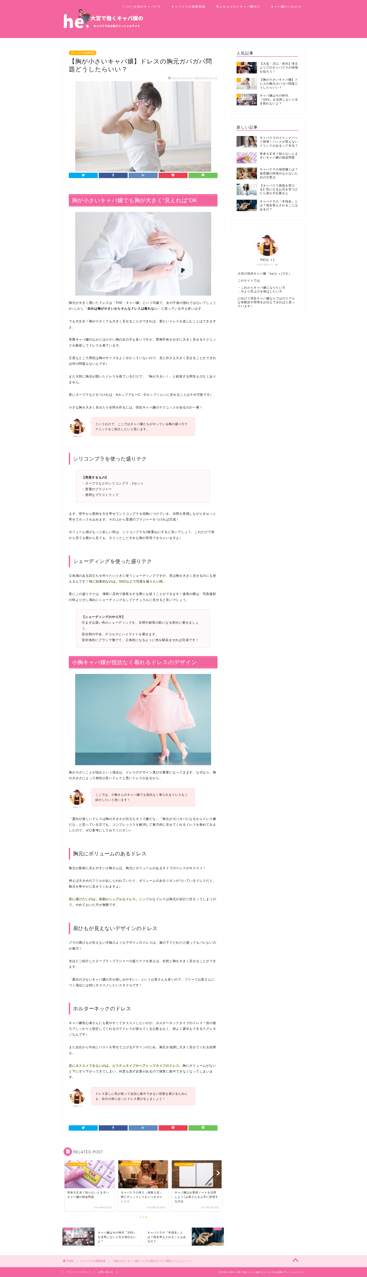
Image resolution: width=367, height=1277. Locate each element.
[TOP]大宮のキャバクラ (142, 6)
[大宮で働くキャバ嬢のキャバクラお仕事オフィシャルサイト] (102, 32)
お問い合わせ (105, 1272)
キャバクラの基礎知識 (188, 6)
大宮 (241, 273)
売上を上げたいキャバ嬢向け (238, 6)
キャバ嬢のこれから (286, 6)
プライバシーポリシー (78, 1272)
